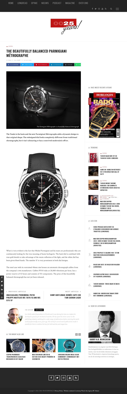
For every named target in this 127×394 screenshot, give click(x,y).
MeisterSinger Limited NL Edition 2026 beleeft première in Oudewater (43, 356)
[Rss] (105, 9)
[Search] (111, 9)
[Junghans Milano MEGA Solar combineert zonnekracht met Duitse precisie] (69, 345)
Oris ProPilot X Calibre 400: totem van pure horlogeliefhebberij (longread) (106, 255)
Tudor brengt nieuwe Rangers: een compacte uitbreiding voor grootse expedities (110, 186)
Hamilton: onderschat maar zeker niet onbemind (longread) (105, 294)
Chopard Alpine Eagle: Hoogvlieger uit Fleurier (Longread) (106, 275)
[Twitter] (95, 9)
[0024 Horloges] (63, 26)
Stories (105, 198)
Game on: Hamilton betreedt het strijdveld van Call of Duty (110, 172)
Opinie (34, 3)
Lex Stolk (17, 60)
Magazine (70, 3)
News (10, 46)
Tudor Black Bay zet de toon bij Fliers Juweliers (109, 157)
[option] (18, 349)
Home (11, 3)
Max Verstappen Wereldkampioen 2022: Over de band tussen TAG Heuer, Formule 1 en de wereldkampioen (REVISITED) (110, 205)
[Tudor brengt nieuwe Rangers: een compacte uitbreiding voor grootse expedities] (93, 184)
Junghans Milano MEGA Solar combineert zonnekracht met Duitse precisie (68, 356)
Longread (22, 3)
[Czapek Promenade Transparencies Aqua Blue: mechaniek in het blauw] (18, 345)
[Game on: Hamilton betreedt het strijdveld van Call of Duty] (93, 171)
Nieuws (45, 3)
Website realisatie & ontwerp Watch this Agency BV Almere (81, 391)
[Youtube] (102, 9)
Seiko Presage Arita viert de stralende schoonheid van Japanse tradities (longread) (105, 229)
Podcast (57, 3)
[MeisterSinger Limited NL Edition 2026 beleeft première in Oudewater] (43, 345)
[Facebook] (92, 9)
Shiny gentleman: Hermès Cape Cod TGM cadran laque (65, 296)
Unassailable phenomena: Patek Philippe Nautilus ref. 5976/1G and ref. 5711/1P (23, 298)
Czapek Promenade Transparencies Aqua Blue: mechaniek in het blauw (16, 356)
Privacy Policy (59, 391)
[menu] (117, 8)
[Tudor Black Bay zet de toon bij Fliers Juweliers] (93, 157)
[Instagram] (99, 9)
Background (107, 196)
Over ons (83, 3)
